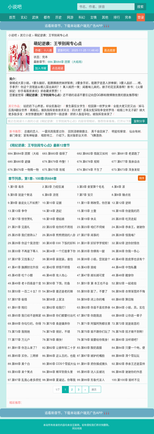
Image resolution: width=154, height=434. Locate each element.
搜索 (140, 6)
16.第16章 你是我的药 (125, 211)
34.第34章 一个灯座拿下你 (59, 251)
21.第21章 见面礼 (19, 227)
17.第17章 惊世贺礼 (20, 219)
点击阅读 (57, 68)
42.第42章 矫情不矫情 (56, 267)
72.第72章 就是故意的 (125, 323)
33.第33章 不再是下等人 (23, 251)
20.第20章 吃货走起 (124, 219)
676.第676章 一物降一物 (23, 169)
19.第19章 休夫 (86, 219)
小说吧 (15, 6)
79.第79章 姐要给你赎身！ (93, 339)
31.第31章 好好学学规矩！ (93, 243)
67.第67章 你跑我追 (89, 315)
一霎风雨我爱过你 (53, 131)
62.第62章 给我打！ (54, 307)
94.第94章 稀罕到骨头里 (57, 372)
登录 (141, 17)
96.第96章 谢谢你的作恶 (127, 372)
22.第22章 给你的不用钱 (57, 227)
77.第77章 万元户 (19, 339)
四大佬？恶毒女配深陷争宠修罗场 (93, 110)
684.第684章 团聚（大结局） (66, 62)
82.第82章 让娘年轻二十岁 (59, 347)
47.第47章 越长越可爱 (91, 275)
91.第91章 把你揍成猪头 (92, 364)
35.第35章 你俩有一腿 (91, 251)
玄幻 (24, 17)
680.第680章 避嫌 (19, 161)
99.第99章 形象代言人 (91, 380)
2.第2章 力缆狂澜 (53, 187)
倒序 (141, 178)
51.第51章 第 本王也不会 (92, 283)
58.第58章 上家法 (53, 299)
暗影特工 (46, 135)
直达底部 (109, 50)
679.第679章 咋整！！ (56, 161)
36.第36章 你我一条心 (125, 251)
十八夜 (48, 50)
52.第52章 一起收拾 (124, 283)
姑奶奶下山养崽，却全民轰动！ (43, 106)
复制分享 (139, 121)
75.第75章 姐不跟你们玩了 (93, 331)
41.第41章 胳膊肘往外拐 (23, 267)
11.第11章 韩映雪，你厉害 (93, 203)
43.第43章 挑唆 (86, 267)
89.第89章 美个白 (19, 364)
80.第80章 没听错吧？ (125, 339)
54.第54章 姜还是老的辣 (57, 291)
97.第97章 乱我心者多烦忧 (24, 380)
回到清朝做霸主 (78, 131)
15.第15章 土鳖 (86, 211)
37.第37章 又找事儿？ (21, 259)
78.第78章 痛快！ (53, 339)
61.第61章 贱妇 (17, 307)
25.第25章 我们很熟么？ (23, 235)
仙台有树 (135, 131)
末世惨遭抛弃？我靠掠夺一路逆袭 (46, 114)
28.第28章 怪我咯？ (124, 235)
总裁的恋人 (31, 131)
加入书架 (40, 68)
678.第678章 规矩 (88, 161)
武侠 (35, 17)
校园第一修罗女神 (99, 106)
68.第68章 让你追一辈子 (127, 315)
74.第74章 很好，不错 (56, 331)
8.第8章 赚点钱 (121, 195)
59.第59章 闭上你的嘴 (91, 299)
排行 (116, 17)
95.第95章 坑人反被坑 (91, 372)
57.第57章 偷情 (17, 299)
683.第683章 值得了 (55, 153)
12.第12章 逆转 (121, 203)
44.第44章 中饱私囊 (124, 267)
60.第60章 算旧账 (123, 299)
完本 (128, 17)
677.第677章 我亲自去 (126, 161)
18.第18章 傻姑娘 (53, 219)
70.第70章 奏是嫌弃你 (56, 323)
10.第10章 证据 (52, 203)
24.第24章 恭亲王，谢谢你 (128, 227)
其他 (105, 17)
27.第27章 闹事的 (88, 235)
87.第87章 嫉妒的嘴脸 (91, 356)
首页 (12, 17)
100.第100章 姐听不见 (126, 380)
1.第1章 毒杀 (16, 187)
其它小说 (25, 35)
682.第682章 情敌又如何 (92, 153)
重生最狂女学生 (75, 106)
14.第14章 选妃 (52, 211)
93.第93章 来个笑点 (20, 372)
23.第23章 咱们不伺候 (91, 227)
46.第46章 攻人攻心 (54, 275)
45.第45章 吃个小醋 (20, 275)
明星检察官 (119, 131)
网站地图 (77, 428)
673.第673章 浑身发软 (126, 169)
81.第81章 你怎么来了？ (23, 347)
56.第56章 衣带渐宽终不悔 (128, 291)
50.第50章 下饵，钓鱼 (56, 283)
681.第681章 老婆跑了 (126, 153)
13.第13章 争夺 (17, 211)
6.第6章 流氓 (50, 195)
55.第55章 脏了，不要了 (92, 291)
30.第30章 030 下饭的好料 (59, 243)
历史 (58, 17)
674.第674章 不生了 (89, 169)
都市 (47, 17)
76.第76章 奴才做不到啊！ (128, 331)
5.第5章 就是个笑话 (20, 195)
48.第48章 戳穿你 (123, 275)
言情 (93, 17)
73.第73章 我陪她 (19, 331)
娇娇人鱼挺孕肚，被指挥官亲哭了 (91, 114)
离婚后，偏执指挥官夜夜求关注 (49, 110)
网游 (70, 17)
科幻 (82, 17)
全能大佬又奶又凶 (124, 106)
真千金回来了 (99, 131)
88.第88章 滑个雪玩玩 (125, 356)
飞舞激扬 (96, 135)
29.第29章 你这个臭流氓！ (24, 243)
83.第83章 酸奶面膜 (89, 347)
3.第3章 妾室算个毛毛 (90, 187)
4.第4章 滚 (118, 187)
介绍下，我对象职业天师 (71, 135)
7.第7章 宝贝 (85, 195)
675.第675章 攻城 (53, 169)
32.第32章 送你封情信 (125, 243)
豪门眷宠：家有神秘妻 (23, 135)
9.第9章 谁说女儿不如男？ (24, 203)
